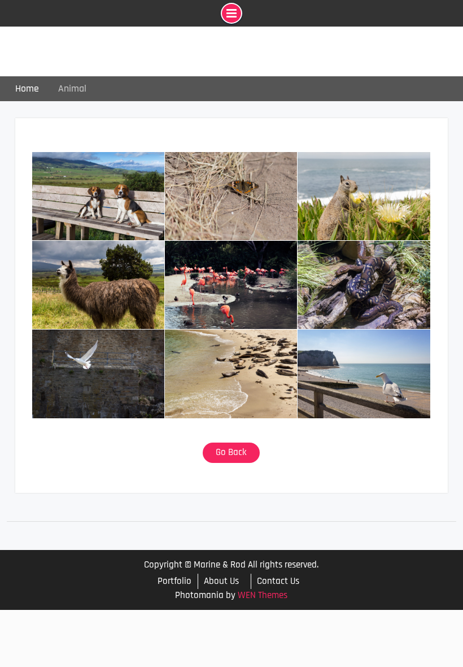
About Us (221, 581)
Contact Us (278, 581)
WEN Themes (262, 595)
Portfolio (174, 581)
